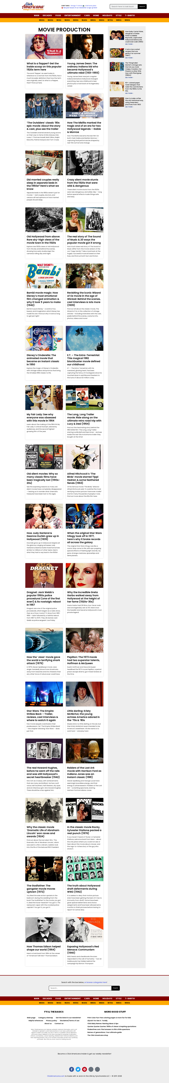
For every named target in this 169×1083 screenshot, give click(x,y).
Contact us (59, 1024)
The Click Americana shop (97, 1035)
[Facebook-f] (71, 1069)
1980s (118, 20)
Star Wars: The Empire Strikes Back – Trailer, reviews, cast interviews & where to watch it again (42, 715)
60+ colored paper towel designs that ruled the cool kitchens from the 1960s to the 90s (134, 87)
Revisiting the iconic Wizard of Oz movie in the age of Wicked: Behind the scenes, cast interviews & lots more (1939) (84, 299)
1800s (41, 20)
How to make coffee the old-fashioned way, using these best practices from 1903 (134, 101)
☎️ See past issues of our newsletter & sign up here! (79, 8)
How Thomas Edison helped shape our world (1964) (44, 948)
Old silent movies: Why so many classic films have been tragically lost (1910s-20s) (43, 478)
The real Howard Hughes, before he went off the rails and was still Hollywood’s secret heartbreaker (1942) (43, 772)
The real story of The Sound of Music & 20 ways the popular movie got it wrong (84, 240)
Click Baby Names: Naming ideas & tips (102, 1024)
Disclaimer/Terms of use (69, 1021)
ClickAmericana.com (56, 1076)
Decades (47, 15)
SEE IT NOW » (129, 44)
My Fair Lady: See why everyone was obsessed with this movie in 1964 (41, 417)
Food (58, 15)
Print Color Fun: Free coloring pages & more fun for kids (109, 1018)
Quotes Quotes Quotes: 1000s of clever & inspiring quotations (111, 1026)
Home (96, 15)
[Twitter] (78, 1069)
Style (119, 15)
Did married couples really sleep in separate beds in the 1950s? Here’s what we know (43, 184)
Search (142, 6)
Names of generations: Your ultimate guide (104, 1032)
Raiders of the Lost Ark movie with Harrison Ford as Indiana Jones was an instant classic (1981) (84, 772)
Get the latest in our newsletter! (68, 1018)
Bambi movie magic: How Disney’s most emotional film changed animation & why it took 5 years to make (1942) (44, 299)
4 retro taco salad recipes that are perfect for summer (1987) (132, 52)
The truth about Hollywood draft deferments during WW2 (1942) (83, 889)
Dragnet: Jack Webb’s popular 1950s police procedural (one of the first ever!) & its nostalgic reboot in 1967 (44, 598)
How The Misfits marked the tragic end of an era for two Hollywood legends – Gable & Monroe (84, 127)
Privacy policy (51, 1021)
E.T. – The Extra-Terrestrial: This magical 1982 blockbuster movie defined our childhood (83, 359)
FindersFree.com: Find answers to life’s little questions (108, 1029)
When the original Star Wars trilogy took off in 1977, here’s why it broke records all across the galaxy (84, 537)
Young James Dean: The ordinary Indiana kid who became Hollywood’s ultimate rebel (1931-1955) (83, 68)
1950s (93, 20)
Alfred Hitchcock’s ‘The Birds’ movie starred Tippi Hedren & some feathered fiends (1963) (83, 478)
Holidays (107, 15)
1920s (67, 20)
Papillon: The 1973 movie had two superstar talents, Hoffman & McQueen (83, 660)
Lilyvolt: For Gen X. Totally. (97, 1021)
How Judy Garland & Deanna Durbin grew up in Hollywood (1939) (43, 536)
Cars (87, 15)
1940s (84, 20)
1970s (110, 20)
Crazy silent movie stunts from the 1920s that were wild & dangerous (82, 183)
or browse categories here (95, 982)
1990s (127, 20)
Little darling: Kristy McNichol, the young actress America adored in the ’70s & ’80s (83, 715)
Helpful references (36, 1021)
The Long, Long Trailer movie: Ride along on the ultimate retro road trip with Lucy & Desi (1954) (84, 419)
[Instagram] (91, 1069)
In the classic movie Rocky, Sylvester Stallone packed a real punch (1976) (84, 830)
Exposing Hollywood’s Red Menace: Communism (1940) (83, 949)
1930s (75, 20)
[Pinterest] (84, 1069)
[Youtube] (97, 1069)
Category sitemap (45, 1018)
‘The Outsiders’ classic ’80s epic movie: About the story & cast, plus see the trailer (43, 126)
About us (48, 1024)
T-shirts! (130, 15)
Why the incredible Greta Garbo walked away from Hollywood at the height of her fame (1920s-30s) (83, 597)
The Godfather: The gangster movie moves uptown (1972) (41, 889)
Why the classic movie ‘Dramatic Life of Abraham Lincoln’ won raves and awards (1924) (43, 831)
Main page (31, 1018)
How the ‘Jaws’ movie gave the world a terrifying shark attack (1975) (43, 660)
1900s (50, 20)
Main (36, 15)
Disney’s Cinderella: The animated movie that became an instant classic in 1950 (43, 359)
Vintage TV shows (76, 6)
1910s (58, 20)
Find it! (115, 988)
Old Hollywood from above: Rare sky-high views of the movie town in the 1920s (43, 240)
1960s (101, 20)
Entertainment (73, 15)
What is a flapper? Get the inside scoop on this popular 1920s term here (44, 66)
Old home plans (91, 6)
